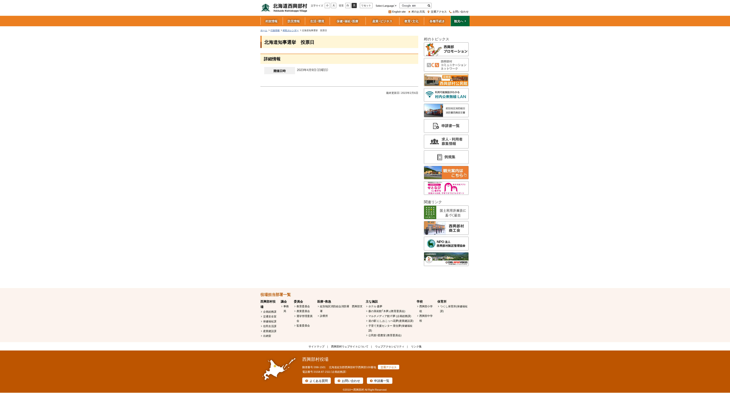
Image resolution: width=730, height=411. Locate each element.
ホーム (263, 30)
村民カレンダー (291, 30)
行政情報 (275, 30)
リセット (366, 5)
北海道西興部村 (284, 7)
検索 (429, 5)
